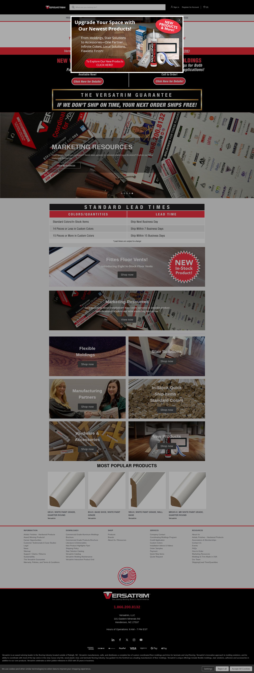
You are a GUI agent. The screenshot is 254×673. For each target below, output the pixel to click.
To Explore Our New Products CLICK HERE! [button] (104, 63)
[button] (179, 20)
